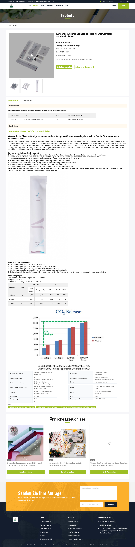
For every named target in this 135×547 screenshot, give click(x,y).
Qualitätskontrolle (45, 528)
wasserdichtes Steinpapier (75, 539)
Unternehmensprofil (45, 521)
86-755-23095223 (124, 1)
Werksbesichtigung (45, 525)
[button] (9, 447)
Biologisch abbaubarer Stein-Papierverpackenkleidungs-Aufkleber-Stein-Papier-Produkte (108, 464)
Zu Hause (8, 25)
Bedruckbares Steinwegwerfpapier (47, 407)
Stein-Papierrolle (73, 521)
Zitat (123, 6)
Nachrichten (59, 5)
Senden (111, 504)
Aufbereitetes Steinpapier (75, 528)
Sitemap (42, 535)
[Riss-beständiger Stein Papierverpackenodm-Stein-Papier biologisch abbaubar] (26, 443)
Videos (43, 5)
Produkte (35, 5)
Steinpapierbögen (73, 525)
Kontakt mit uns (44, 532)
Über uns (50, 5)
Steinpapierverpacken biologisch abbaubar (21, 407)
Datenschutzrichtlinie (46, 539)
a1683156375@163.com (108, 1)
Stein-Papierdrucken (74, 532)
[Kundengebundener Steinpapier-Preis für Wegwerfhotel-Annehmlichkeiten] (31, 55)
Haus (29, 5)
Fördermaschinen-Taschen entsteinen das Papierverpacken (78, 407)
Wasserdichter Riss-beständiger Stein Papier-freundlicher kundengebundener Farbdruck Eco (67, 464)
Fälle (66, 5)
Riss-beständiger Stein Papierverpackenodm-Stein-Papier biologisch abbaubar (23, 464)
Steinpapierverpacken (74, 535)
